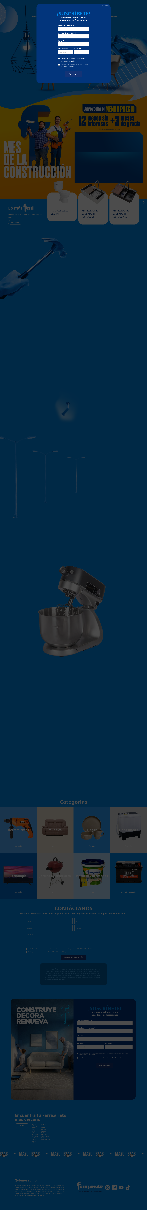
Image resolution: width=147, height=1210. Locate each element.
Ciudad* (77, 49)
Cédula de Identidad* (67, 33)
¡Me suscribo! (73, 74)
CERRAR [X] (105, 6)
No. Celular (63, 49)
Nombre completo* (66, 25)
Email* (61, 41)
